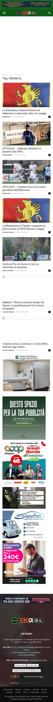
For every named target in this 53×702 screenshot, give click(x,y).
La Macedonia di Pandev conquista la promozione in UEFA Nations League (23, 227)
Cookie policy (32, 665)
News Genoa (8, 690)
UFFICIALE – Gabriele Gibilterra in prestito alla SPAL (21, 150)
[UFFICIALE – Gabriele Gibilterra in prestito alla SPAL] (26, 134)
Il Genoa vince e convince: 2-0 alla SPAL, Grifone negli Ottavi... (25, 345)
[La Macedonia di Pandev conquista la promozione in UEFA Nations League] (26, 210)
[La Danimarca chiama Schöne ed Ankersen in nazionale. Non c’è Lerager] (26, 95)
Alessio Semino (7, 270)
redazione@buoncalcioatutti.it (31, 683)
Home (4, 75)
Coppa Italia (34, 692)
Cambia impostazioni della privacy (26, 670)
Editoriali (18, 690)
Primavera (27, 690)
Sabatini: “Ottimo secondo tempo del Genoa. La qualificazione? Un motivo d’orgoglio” (23, 305)
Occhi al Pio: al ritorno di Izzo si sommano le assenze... (20, 266)
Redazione (6, 117)
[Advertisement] (26, 44)
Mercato (44, 690)
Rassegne (9, 692)
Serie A (25, 692)
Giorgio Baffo (7, 155)
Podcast (44, 692)
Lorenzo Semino (8, 232)
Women (18, 692)
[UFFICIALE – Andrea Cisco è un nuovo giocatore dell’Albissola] (26, 172)
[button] (4, 13)
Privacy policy (20, 665)
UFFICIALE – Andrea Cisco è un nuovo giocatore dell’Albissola (24, 188)
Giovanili (36, 690)
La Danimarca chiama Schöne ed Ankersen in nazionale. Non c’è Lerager (24, 112)
